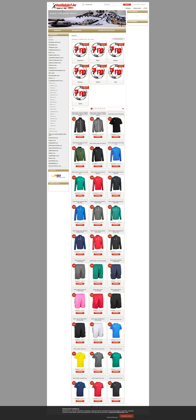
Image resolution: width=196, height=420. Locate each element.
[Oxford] (98, 79)
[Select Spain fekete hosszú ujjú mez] (116, 191)
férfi (89, 39)
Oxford (53, 121)
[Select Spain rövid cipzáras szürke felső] (98, 220)
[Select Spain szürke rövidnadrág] (80, 279)
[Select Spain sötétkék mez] (80, 396)
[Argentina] (80, 57)
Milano (53, 116)
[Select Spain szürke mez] (98, 367)
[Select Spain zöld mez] (116, 367)
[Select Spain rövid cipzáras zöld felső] (116, 220)
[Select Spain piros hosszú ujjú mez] (98, 191)
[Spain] (80, 101)
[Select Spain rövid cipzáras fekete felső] (116, 249)
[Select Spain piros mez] (98, 396)
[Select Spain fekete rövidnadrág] (116, 308)
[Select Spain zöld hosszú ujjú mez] (80, 191)
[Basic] (98, 57)
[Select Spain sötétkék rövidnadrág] (116, 279)
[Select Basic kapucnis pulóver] (98, 161)
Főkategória (74, 39)
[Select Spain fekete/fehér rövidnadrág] (80, 337)
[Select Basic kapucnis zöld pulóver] (80, 161)
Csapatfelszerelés (82, 39)
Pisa (52, 123)
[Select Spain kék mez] (116, 337)
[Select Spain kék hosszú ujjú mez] (116, 161)
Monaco (53, 118)
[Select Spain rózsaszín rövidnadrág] (80, 308)
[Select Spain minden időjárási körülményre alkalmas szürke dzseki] (98, 132)
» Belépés (128, 8)
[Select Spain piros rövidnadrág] (98, 308)
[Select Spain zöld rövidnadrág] (98, 279)
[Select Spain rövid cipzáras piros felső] (98, 249)
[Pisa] (115, 79)
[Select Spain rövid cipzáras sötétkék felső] (80, 249)
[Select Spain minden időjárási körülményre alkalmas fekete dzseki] (80, 132)
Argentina (54, 111)
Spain (53, 125)
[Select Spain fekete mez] (116, 396)
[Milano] (115, 57)
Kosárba (79, 136)
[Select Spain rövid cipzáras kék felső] (80, 220)
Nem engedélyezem (112, 417)
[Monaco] (80, 79)
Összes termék (55, 166)
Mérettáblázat (53, 163)
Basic (52, 114)
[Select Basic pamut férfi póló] (116, 132)
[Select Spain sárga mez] (80, 367)
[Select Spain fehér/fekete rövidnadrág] (98, 337)
